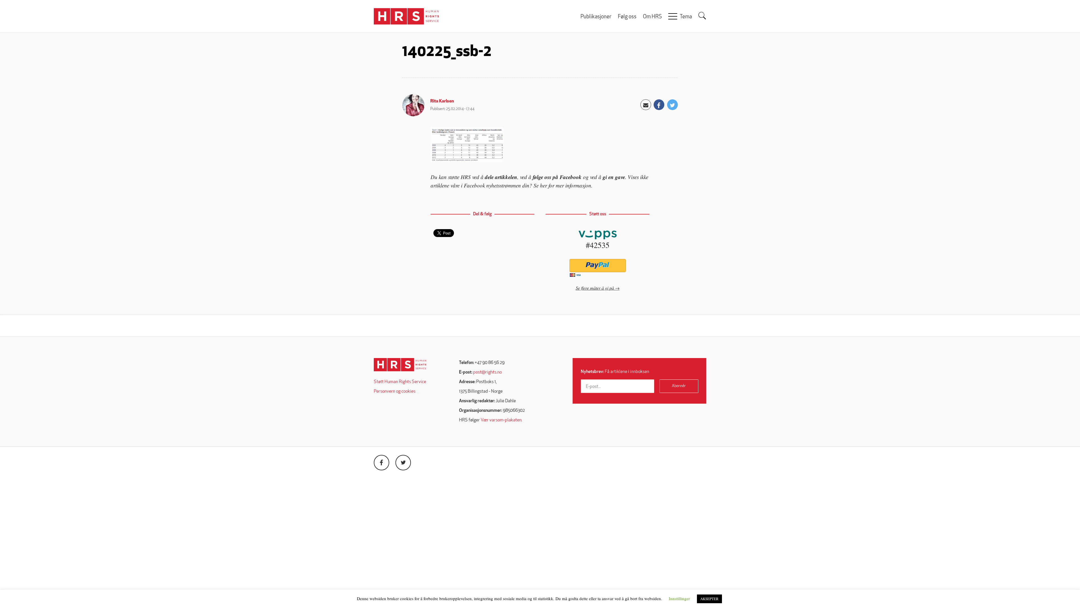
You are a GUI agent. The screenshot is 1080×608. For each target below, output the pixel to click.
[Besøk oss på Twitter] (403, 462)
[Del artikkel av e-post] (645, 104)
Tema (686, 17)
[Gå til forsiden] (400, 364)
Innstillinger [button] (679, 598)
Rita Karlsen (442, 101)
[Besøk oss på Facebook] (381, 462)
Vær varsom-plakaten (501, 420)
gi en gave (614, 177)
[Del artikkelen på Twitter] (672, 104)
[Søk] (702, 16)
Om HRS (652, 17)
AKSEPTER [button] (709, 598)
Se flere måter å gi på (595, 288)
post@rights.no (487, 372)
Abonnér (679, 386)
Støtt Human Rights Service (400, 382)
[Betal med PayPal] (597, 265)
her (543, 185)
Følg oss (627, 17)
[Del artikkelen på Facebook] (659, 104)
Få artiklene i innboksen (615, 372)
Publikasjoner (595, 17)
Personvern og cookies (394, 391)
